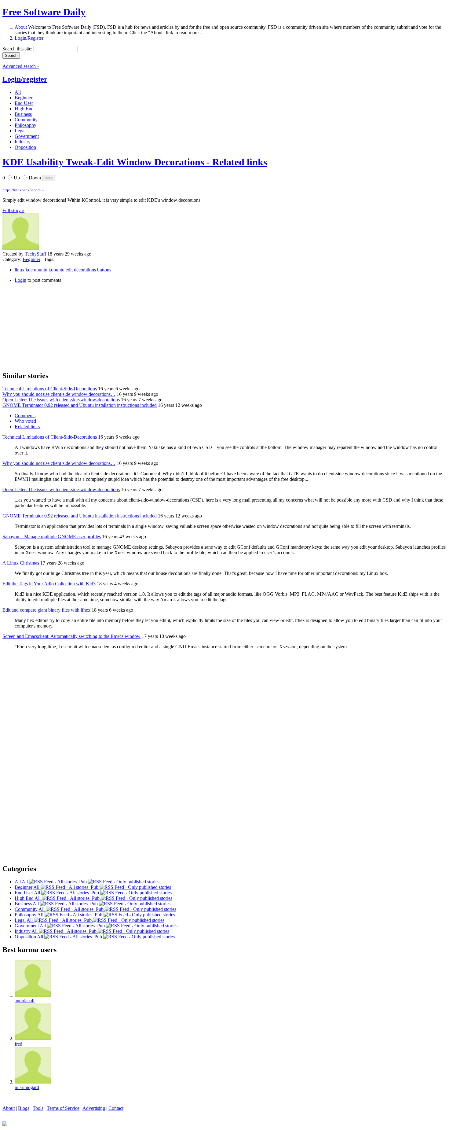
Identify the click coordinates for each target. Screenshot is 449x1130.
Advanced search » (20, 66)
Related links (27, 426)
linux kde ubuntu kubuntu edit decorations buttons (63, 269)
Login (20, 280)
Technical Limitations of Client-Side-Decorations (49, 388)
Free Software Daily (44, 11)
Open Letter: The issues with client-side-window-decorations (61, 399)
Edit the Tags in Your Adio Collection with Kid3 (49, 583)
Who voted (25, 421)
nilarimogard (27, 1087)
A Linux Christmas (20, 562)
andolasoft (25, 1000)
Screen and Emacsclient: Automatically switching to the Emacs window (71, 636)
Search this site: (18, 48)
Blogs (23, 1108)
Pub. (82, 881)
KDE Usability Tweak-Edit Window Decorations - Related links (134, 161)
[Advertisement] (48, 326)
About (21, 27)
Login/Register (29, 38)
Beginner (31, 259)
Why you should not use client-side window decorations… (58, 394)
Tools (38, 1108)
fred (18, 1044)
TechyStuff (35, 253)
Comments (25, 415)
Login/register (24, 79)
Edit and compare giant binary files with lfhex (46, 610)
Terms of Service (63, 1108)
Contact (115, 1108)
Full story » (13, 210)
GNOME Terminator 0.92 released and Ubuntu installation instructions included (79, 405)
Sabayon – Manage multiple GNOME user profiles (51, 536)
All (25, 881)
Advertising (93, 1108)
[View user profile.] (20, 248)
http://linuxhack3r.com (21, 190)
